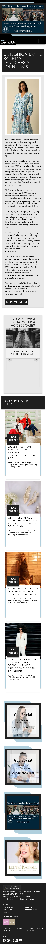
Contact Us (8, 907)
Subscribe (28, 907)
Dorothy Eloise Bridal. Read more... (23, 353)
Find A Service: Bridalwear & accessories (23, 322)
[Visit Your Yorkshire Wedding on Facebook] (4, 940)
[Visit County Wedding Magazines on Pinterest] (8, 940)
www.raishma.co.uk (13, 294)
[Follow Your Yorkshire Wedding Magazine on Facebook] (23, 767)
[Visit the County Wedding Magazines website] (12, 922)
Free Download (30, 909)
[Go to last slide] (10, 360)
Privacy (6, 912)
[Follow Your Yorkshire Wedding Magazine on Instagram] (23, 721)
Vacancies (7, 909)
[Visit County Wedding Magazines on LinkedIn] (16, 940)
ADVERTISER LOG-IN (10, 916)
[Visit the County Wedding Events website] (6, 922)
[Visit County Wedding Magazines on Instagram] (12, 940)
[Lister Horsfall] (23, 858)
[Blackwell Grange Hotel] (23, 19)
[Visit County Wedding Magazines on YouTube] (20, 940)
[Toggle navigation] (41, 41)
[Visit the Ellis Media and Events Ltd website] (12, 888)
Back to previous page (16, 302)
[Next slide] (36, 360)
